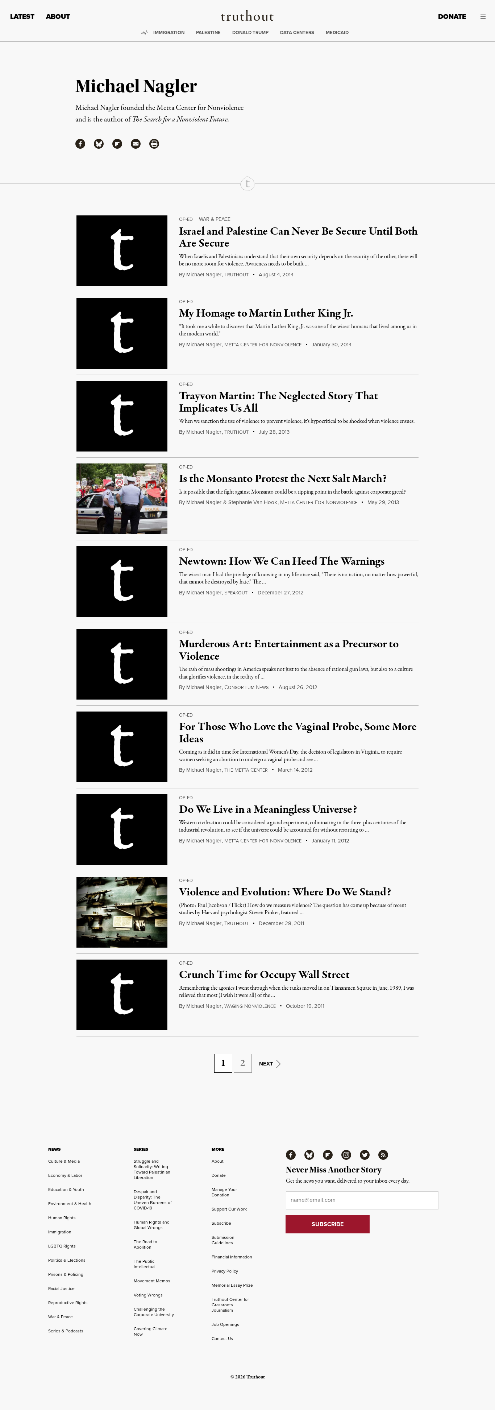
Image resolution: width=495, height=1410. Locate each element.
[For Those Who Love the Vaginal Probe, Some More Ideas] (121, 747)
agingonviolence (250, 1006)
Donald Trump (250, 32)
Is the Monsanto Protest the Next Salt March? (282, 479)
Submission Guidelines (223, 1240)
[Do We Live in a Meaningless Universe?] (121, 829)
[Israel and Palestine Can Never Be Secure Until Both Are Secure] (121, 250)
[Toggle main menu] (481, 16)
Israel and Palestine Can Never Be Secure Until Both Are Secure (298, 238)
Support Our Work (229, 1209)
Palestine (208, 32)
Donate (452, 16)
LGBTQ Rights (62, 1246)
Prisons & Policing (65, 1274)
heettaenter (246, 770)
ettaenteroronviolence (262, 345)
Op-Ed (186, 219)
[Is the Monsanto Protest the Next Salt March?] (121, 498)
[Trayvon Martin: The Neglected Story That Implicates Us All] (121, 416)
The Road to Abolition (145, 1244)
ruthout (236, 275)
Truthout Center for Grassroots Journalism (230, 1305)
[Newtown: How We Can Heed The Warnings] (121, 581)
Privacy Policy (225, 1271)
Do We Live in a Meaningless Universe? (268, 810)
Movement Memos (152, 1281)
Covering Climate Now (150, 1331)
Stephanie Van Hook (252, 502)
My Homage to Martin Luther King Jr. (266, 314)
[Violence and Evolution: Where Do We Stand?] (121, 912)
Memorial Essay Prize (232, 1285)
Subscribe (221, 1223)
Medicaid (337, 32)
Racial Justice (61, 1288)
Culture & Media (64, 1161)
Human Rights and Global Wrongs (152, 1225)
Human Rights (62, 1218)
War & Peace (214, 219)
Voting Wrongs (148, 1295)
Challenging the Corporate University (154, 1312)
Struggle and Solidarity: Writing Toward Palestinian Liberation (152, 1169)
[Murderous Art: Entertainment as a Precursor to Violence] (121, 664)
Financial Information (232, 1257)
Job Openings (225, 1324)
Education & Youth (66, 1189)
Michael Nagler (203, 275)
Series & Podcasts (65, 1331)
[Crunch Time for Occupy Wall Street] (121, 995)
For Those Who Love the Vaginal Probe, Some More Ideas (297, 733)
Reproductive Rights (68, 1302)
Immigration (168, 32)
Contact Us (222, 1338)
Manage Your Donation (224, 1192)
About (58, 16)
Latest (22, 16)
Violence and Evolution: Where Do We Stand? (285, 892)
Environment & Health (69, 1203)
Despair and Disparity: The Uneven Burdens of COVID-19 (152, 1199)
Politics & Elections (67, 1260)
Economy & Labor (65, 1175)
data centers (297, 32)
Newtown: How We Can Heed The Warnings (281, 562)
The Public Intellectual (144, 1264)
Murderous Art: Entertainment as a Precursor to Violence (289, 650)
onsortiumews (246, 687)
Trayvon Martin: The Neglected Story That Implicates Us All (278, 402)
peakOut (236, 593)
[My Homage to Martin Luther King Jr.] (121, 333)
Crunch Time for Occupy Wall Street (264, 975)
